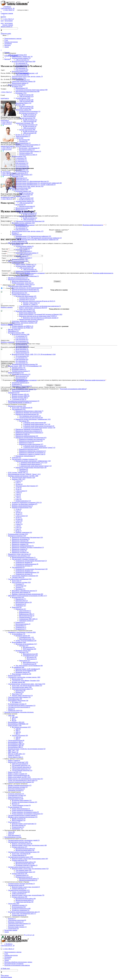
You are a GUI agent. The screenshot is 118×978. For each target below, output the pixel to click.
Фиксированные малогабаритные (27, 91)
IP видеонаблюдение (16, 85)
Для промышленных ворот (25, 872)
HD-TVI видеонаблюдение (18, 261)
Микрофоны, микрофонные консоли (24, 590)
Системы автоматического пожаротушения (22, 815)
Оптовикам (8, 43)
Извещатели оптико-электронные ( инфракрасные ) (33, 419)
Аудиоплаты (17, 384)
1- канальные (21, 158)
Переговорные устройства (21, 674)
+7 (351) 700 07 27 (8, 10)
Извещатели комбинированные (26, 436)
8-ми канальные (21, 70)
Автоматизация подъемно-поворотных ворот (23, 852)
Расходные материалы (16, 788)
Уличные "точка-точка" (31, 303)
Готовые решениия (15, 324)
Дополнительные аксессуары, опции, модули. (27, 186)
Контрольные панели (23, 602)
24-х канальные (21, 68)
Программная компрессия (21, 391)
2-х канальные (21, 159)
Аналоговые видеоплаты (21, 374)
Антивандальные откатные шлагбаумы (21, 883)
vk (11, 26)
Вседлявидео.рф (29, 935)
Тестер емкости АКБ (15, 757)
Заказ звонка (5, 975)
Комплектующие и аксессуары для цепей (26, 887)
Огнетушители (14, 822)
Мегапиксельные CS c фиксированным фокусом (32, 181)
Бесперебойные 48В (15, 747)
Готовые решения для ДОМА (22, 327)
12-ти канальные (21, 164)
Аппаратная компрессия (20, 382)
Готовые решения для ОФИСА (22, 326)
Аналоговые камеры (20, 189)
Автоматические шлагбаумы (19, 890)
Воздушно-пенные (19, 825)
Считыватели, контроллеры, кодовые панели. (24, 677)
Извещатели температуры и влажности (28, 431)
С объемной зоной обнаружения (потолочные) (38, 426)
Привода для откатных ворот (22, 843)
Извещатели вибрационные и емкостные (29, 411)
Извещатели (20, 599)
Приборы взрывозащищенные (22, 506)
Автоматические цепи (16, 885)
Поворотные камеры (23, 109)
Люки (11, 833)
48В (17, 734)
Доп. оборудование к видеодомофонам (29, 665)
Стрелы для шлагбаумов (21, 892)
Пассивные (24, 421)
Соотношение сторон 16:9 (25, 284)
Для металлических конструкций (31, 417)
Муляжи (15, 233)
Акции (6, 47)
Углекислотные (18, 827)
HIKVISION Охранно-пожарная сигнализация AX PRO (27, 595)
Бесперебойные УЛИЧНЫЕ (18, 724)
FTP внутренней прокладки (21, 767)
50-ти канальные (22, 171)
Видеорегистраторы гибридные (23, 61)
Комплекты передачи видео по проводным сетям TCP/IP (38, 316)
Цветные (23, 645)
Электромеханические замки (22, 689)
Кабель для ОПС (14, 772)
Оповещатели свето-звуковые (19, 555)
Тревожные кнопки (26, 620)
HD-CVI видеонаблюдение (18, 243)
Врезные (19, 692)
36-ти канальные (21, 347)
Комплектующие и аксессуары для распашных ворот (30, 858)
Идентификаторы (15, 699)
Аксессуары (16, 580)
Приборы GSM (18, 479)
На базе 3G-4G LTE (23, 134)
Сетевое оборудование (21, 294)
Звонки (11, 709)
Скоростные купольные (24, 123)
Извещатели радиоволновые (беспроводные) (30, 437)
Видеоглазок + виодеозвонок (29, 148)
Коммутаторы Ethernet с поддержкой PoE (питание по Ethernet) (40, 314)
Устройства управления (20, 910)
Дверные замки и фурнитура (22, 695)
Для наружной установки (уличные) (24, 459)
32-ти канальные (22, 346)
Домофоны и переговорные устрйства (22, 632)
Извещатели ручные (26, 442)
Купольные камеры (19, 71)
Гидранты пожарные (16, 793)
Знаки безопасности (15, 797)
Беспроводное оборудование (25, 296)
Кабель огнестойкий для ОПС (19, 777)
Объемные (23, 471)
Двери (11, 832)
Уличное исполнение (27, 118)
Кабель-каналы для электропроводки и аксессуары (25, 778)
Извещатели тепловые (20, 552)
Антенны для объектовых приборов (24, 504)
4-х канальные (21, 66)
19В (17, 730)
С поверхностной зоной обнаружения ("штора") (39, 427)
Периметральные (25, 617)
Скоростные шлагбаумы (24, 902)
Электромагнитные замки (22, 687)
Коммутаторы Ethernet (27, 313)
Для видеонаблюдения (16, 740)
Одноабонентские (26, 637)
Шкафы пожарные (18, 818)
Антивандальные (22, 98)
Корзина (3, 16)
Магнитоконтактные (26, 615)
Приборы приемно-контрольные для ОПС (23, 476)
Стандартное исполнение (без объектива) (29, 221)
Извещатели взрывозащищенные (23, 542)
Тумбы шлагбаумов (19, 893)
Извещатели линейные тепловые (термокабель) (28, 547)
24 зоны (18, 484)
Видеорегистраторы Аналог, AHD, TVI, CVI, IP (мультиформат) (34, 354)
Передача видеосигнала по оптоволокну (25, 291)
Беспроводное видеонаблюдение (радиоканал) (23, 401)
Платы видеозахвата (16, 372)
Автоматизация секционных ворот (20, 867)
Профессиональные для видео (22, 283)
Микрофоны (13, 331)
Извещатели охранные (17, 406)
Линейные (23, 469)
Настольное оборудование (21, 592)
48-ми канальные (21, 349)
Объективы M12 (22, 179)
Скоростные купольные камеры (26, 271)
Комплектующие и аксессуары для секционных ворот (30, 868)
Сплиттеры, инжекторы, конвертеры (25, 321)
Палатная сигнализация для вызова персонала (19, 712)
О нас (6, 40)
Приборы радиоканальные (22, 507)
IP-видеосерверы (19, 156)
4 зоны (18, 481)
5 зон (18, 494)
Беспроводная (18, 597)
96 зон (18, 531)
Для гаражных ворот (23, 870)
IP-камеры (17, 86)
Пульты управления (19, 241)
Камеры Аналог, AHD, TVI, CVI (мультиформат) (25, 366)
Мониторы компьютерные (21, 281)
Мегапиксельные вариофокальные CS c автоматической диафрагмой (38, 183)
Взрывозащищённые (23, 143)
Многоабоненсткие (30, 654)
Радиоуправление (19, 907)
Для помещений (18, 409)
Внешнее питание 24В (20, 397)
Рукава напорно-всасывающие (22, 810)
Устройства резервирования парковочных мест (24, 912)
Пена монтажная (14, 835)
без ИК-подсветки (22, 73)
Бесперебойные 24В (16, 745)
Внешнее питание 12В (20, 394)
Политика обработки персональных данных (18, 962)
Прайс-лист (6, 968)
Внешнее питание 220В (21, 396)
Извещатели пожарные (17, 536)
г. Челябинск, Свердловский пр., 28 (7, 7)
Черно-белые (24, 660)
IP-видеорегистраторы (20, 334)
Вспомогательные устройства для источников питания (26, 749)
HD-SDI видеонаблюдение (18, 278)
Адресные (16, 457)
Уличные (20, 104)
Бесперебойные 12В (16, 722)
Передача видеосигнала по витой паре (25, 289)
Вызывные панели (22, 635)
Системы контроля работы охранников (21, 705)
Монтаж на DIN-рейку (16, 754)
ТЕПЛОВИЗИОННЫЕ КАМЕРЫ (20, 402)
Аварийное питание (19, 905)
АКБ (11, 715)
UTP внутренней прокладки (22, 770)
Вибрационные (25, 612)
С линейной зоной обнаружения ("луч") (36, 424)
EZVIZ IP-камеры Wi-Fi (24, 146)
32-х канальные (21, 63)
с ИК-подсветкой (22, 60)
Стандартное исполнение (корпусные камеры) (31, 90)
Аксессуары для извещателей (22, 407)
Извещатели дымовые (20, 544)
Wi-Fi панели (32, 659)
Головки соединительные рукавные (24, 802)
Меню (4, 35)
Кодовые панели (18, 682)
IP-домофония (18, 667)
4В (14, 719)
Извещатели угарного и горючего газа (32, 454)
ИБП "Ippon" (13, 752)
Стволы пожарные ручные (21, 805)
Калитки (12, 918)
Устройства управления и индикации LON (27, 502)
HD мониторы (29, 647)
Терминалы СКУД (15, 710)
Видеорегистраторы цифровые (23, 223)
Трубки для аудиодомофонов (25, 640)
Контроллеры (17, 679)
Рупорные (19, 584)
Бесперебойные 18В (15, 742)
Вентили (15, 803)
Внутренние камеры (27, 149)
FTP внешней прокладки (21, 765)
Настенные (20, 589)
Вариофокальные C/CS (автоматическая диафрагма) (33, 236)
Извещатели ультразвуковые (25, 456)
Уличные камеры (19, 78)
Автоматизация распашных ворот (20, 857)
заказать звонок (6, 26)
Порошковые (17, 828)
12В (15, 717)
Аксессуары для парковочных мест (24, 913)
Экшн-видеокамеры (22, 136)
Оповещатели (20, 627)
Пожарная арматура (15, 798)
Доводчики (17, 694)
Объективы (17, 234)
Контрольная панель (22, 624)
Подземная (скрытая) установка (26, 865)
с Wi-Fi (19, 138)
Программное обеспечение (22, 174)
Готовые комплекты (23, 501)
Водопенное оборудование (21, 800)
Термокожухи (13, 392)
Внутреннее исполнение (28, 113)
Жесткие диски (14, 329)
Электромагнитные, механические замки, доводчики (26, 684)
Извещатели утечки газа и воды (19, 554)
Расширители (20, 604)
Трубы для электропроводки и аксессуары (22, 780)
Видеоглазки (20, 204)
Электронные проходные (17, 920)
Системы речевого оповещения (19, 579)
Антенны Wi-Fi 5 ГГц (27, 299)
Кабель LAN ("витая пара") (18, 762)
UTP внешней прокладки (21, 769)
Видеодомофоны (19, 642)
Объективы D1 (21, 178)
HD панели (31, 657)
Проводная (16, 607)
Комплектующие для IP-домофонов (27, 669)
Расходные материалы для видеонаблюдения (27, 288)
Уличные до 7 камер (30, 304)
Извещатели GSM (22, 434)
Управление (20, 605)
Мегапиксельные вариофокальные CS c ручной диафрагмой (35, 184)
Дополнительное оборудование (30, 151)
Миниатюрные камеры (20, 83)
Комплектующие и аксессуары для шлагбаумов (28, 895)
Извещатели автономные (21, 539)
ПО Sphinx (16, 702)
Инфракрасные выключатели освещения (29, 432)
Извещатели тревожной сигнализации (28, 429)
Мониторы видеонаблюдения (18, 279)
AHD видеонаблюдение (17, 55)
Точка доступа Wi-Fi (27, 309)
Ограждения (13, 928)
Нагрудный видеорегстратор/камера (27, 144)
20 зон (18, 517)
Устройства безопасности (21, 908)
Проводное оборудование (25, 311)
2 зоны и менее (21, 491)
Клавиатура (20, 622)
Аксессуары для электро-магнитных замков (27, 685)
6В (14, 720)
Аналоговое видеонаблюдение (19, 188)
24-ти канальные (22, 168)
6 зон (18, 496)
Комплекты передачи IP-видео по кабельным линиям (40, 318)
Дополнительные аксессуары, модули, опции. (27, 76)
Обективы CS (17, 176)
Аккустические (25, 610)
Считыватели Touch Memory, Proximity (26, 680)
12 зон (18, 487)
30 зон (18, 522)
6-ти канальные (21, 337)
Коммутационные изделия (17, 787)
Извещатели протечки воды (29, 449)
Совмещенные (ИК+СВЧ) (28, 619)
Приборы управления (23, 532)
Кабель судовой (14, 760)
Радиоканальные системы (18, 534)
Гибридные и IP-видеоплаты (22, 386)
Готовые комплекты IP (20, 173)
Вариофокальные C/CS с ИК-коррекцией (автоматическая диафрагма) (38, 238)
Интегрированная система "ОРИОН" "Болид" (24, 474)
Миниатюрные (21, 88)
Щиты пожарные (18, 820)
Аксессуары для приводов (21, 853)
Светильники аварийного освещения (25, 575)
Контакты (7, 45)
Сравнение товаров (7, 13)
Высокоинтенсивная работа (25, 848)
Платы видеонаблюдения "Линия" (24, 389)
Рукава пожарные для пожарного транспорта (27, 813)
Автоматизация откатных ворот (19, 842)
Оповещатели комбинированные (26, 564)
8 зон (18, 499)
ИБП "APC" (13, 750)
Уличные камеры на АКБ (28, 154)
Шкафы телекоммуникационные (19, 785)
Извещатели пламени (19, 549)
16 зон (18, 489)
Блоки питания (14, 725)
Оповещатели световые (23, 565)
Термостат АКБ (14, 755)
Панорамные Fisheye (23, 103)
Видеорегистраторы (20, 259)
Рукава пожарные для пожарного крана (25, 812)
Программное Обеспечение (18, 700)
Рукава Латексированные (21, 808)
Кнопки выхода (14, 675)
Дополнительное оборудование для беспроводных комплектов (40, 306)
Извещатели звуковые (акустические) (28, 412)
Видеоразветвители (19, 293)
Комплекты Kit (21, 600)
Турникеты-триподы (16, 925)
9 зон (18, 482)
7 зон (18, 497)
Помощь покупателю (11, 42)
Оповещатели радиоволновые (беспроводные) (31, 560)
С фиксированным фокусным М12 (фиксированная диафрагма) (36, 239)
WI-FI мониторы (29, 649)
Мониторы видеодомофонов (26, 644)
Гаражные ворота (21, 875)
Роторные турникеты (16, 922)
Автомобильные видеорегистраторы (25, 364)
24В (18, 732)
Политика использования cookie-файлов (17, 965)
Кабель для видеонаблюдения (19, 775)
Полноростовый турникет (17, 927)
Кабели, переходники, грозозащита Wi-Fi (33, 308)
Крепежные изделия (16, 790)
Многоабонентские (26, 639)
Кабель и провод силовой (17, 774)
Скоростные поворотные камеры (23, 81)
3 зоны (18, 492)
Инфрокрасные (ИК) (26, 614)
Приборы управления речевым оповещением (27, 594)
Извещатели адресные (20, 541)
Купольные (20, 93)
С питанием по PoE (19, 399)
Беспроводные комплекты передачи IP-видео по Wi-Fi (37, 301)
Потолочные (20, 585)
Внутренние (24, 139)
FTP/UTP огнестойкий (20, 764)
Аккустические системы (21, 582)
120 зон (18, 512)
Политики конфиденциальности (93, 225)
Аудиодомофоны (18, 634)
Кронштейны (20, 625)
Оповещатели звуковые (23, 562)
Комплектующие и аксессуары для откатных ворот (29, 845)
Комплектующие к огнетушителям (24, 823)
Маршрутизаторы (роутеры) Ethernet (31, 319)
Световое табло (18, 577)
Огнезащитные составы (17, 795)
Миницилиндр (21, 209)
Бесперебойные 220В (16, 744)
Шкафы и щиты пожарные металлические (22, 817)
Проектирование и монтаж (12, 38)
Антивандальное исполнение (29, 111)
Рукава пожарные (15, 807)
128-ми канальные (22, 352)
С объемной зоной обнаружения (34, 422)
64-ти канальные (22, 351)
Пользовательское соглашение (13, 963)
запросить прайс (6, 33)
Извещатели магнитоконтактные (27, 414)
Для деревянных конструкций (30, 416)
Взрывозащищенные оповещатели (23, 557)
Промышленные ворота (23, 877)
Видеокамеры (17, 244)
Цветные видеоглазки (27, 206)
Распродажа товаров (10, 930)
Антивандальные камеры (21, 58)
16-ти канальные (22, 65)
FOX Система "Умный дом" (18, 472)
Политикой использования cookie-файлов (73, 389)
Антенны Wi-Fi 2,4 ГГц (28, 298)
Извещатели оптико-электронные (31, 444)
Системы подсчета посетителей (19, 707)
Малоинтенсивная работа (24, 850)
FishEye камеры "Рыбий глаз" (22, 56)
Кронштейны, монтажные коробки (24, 323)
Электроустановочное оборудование (21, 782)
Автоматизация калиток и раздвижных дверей (23, 840)
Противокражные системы (13, 837)
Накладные (20, 690)
